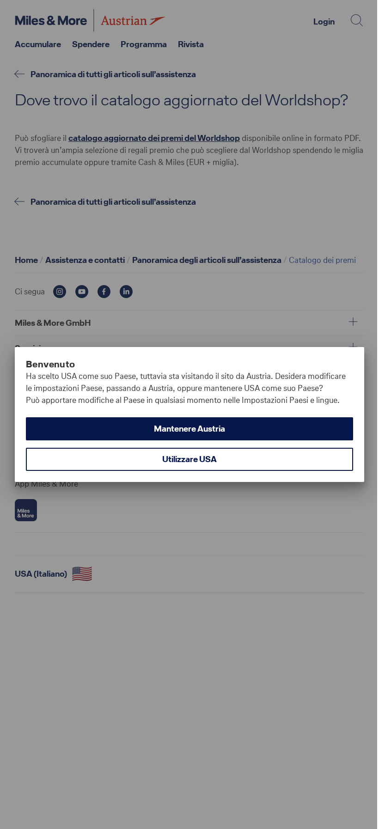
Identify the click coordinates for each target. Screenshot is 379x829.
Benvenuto (50, 364)
